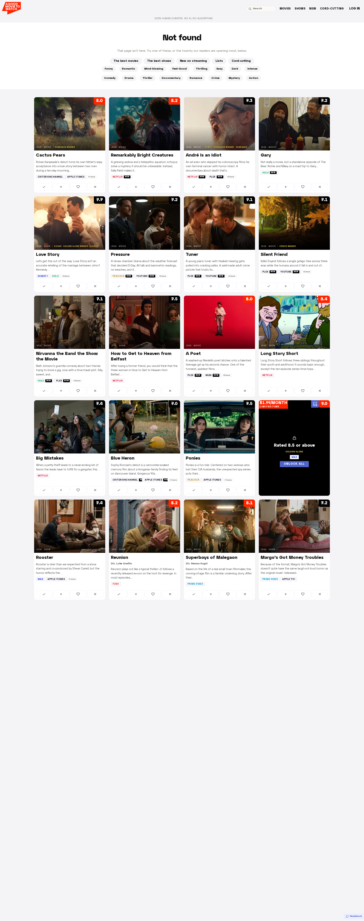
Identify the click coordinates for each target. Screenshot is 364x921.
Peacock (122, 276)
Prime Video (195, 584)
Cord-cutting (332, 9)
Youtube (145, 276)
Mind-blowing (153, 69)
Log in (354, 8)
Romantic (128, 69)
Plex (215, 176)
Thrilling (201, 69)
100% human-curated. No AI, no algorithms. (184, 18)
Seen (44, 187)
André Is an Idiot (203, 155)
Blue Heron (122, 458)
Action (253, 78)
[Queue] (61, 187)
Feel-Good (179, 69)
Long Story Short (279, 354)
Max (40, 579)
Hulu (269, 172)
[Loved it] (78, 187)
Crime (215, 78)
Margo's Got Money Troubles (292, 558)
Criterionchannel (50, 176)
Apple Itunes (76, 176)
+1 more (91, 177)
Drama (129, 78)
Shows (300, 9)
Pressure (120, 255)
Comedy (109, 78)
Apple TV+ (288, 579)
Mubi (212, 375)
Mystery (234, 78)
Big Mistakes (50, 458)
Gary (266, 155)
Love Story (47, 255)
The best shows (159, 61)
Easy (220, 69)
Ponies (193, 458)
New (312, 9)
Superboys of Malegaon (211, 558)
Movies (285, 9)
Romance (196, 78)
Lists (219, 61)
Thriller (148, 78)
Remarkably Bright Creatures (142, 155)
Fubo (116, 584)
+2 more (162, 276)
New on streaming (193, 61)
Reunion (119, 558)
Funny (109, 69)
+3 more (230, 177)
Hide (95, 187)
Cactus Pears (50, 155)
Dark (235, 69)
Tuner (192, 255)
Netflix (121, 176)
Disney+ (43, 276)
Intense (252, 69)
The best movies (126, 61)
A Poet (193, 354)
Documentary (171, 78)
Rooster (44, 558)
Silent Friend (274, 255)
